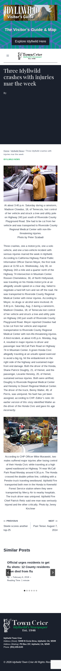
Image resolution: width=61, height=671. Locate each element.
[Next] (52, 572)
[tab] (24, 590)
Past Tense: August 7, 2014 (45, 525)
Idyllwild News (12, 159)
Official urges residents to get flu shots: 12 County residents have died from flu (28, 567)
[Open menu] (8, 55)
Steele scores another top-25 (16, 525)
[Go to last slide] (8, 572)
